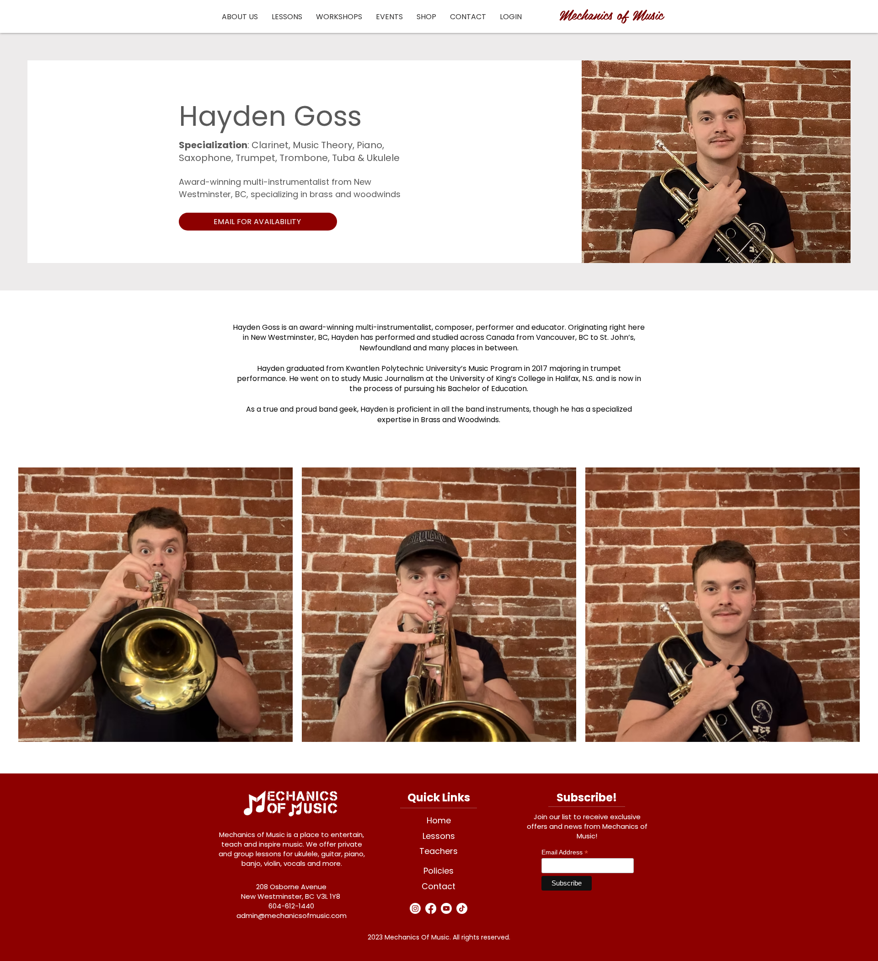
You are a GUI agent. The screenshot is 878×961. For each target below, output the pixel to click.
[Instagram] (415, 908)
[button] (240, 16)
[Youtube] (446, 908)
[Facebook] (430, 908)
